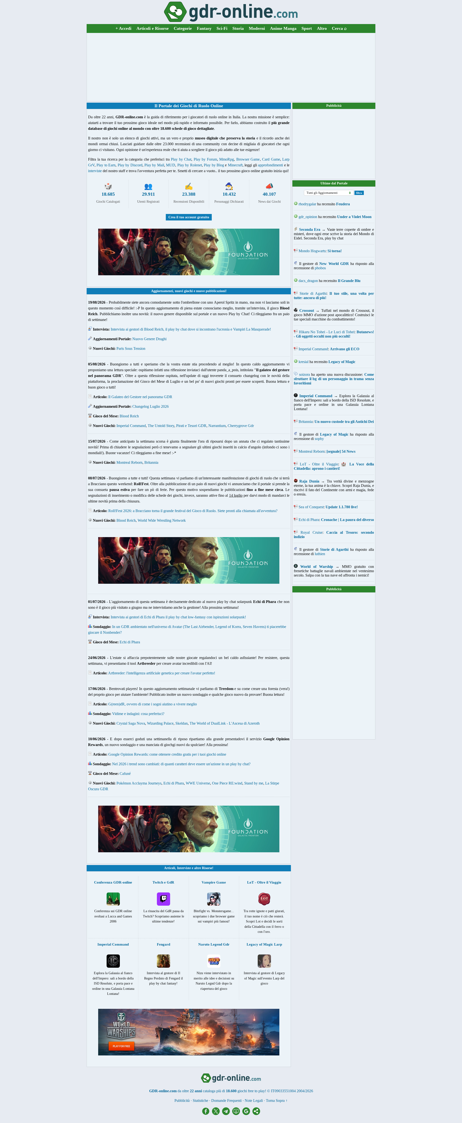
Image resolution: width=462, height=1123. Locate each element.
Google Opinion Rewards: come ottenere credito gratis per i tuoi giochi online (167, 754)
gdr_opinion (308, 217)
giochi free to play (251, 1091)
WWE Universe (198, 783)
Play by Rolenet (189, 165)
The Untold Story (161, 426)
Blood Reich (129, 416)
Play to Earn (106, 165)
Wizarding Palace (160, 723)
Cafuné (125, 774)
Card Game (271, 159)
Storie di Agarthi (313, 293)
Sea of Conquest (311, 507)
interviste (95, 171)
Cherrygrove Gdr (241, 426)
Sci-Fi (222, 28)
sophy (319, 439)
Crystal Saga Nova (130, 723)
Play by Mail (154, 165)
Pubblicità (333, 105)
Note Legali (254, 1100)
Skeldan (181, 723)
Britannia (151, 462)
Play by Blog (214, 165)
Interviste (184, 868)
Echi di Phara (130, 642)
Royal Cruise (311, 532)
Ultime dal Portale (334, 183)
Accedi (123, 28)
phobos (320, 268)
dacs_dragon (308, 281)
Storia (238, 28)
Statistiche (200, 1100)
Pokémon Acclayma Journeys (138, 783)
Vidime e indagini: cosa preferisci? (138, 714)
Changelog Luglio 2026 (150, 406)
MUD (170, 165)
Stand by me (253, 783)
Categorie (183, 28)
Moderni (257, 28)
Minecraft (235, 165)
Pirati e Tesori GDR (191, 426)
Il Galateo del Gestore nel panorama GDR (140, 397)
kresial (303, 362)
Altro (322, 28)
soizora (304, 374)
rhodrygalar (307, 204)
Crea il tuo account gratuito (188, 217)
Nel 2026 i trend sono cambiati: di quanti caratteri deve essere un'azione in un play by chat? (181, 764)
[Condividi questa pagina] (256, 1114)
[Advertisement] (231, 67)
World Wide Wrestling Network (162, 520)
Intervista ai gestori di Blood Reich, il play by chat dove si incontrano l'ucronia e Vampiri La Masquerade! (191, 329)
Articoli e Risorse (152, 28)
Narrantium (217, 426)
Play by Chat (181, 159)
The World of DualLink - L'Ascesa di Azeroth (225, 723)
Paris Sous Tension (130, 348)
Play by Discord (130, 165)
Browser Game (248, 159)
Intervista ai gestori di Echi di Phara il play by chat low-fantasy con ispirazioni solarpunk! (178, 617)
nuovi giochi (184, 291)
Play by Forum (205, 159)
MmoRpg (226, 159)
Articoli (169, 868)
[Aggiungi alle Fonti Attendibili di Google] (247, 1114)
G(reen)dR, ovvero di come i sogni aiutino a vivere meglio (152, 704)
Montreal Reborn (129, 462)
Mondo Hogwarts (312, 251)
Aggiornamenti (162, 291)
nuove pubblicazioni (210, 291)
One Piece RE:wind (227, 783)
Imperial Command (131, 426)
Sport (307, 28)
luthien (320, 554)
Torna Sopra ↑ (277, 1100)
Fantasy (204, 28)
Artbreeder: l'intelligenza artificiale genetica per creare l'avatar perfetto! (161, 673)
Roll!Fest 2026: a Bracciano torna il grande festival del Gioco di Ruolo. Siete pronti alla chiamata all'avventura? (192, 511)
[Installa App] (237, 1114)
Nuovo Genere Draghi (149, 339)
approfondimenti (270, 165)
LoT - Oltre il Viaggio (319, 464)
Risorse (207, 868)
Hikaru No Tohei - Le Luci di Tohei (327, 332)
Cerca (339, 28)
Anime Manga (283, 28)
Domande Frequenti (226, 1100)
